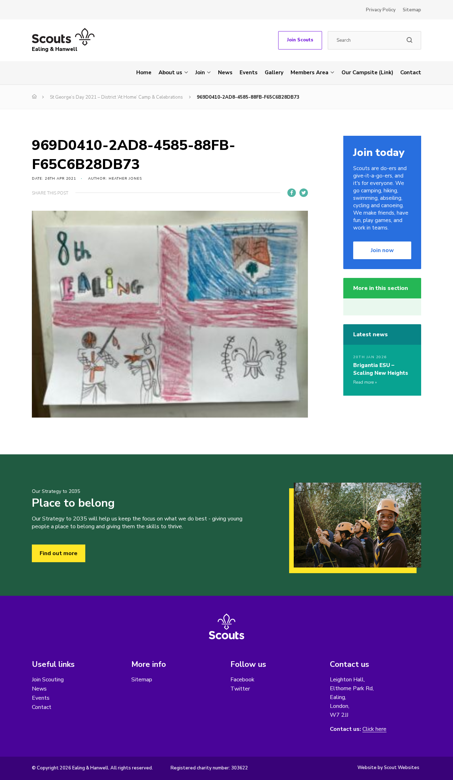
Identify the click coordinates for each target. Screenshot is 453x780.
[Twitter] (303, 192)
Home (143, 72)
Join (200, 72)
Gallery (274, 72)
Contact (410, 72)
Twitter (240, 689)
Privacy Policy (381, 10)
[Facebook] (291, 192)
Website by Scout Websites (388, 767)
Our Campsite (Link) (367, 72)
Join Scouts (300, 40)
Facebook (242, 679)
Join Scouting (48, 679)
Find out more (59, 553)
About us (170, 72)
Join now (382, 250)
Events (249, 72)
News (225, 72)
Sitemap (412, 10)
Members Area (309, 72)
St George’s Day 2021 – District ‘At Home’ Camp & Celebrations (116, 97)
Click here (374, 729)
